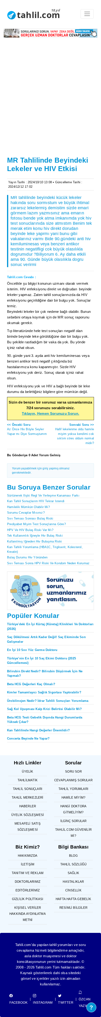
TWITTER (65, 1002)
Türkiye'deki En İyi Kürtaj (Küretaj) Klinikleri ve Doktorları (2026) (50, 626)
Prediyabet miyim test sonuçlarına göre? (36, 524)
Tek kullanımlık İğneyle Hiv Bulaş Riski (35, 535)
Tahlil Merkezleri (27, 797)
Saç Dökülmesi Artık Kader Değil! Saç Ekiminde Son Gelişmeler (46, 639)
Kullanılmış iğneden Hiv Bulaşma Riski (34, 541)
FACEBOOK (18, 1002)
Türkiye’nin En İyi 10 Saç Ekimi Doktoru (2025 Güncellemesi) (41, 661)
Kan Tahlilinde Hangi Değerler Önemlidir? (38, 730)
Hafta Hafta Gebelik (73, 899)
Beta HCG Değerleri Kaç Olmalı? (31, 684)
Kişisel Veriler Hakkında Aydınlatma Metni (27, 914)
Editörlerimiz (28, 890)
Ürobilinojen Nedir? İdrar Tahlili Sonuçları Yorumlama (48, 701)
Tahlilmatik (28, 780)
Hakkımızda (27, 855)
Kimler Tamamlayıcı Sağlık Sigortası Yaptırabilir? (44, 692)
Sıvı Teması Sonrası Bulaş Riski (30, 518)
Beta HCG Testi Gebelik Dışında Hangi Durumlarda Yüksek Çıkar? (44, 720)
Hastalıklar (73, 881)
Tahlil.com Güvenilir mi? (73, 833)
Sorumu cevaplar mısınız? (26, 512)
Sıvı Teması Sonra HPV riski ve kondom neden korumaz (48, 563)
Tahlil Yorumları (73, 789)
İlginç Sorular (73, 821)
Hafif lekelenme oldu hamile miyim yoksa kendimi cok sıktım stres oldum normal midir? (74, 434)
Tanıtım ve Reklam (27, 873)
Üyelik (27, 771)
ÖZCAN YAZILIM (85, 1002)
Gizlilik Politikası (27, 899)
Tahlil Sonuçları (27, 789)
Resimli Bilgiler (73, 907)
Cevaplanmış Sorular (73, 780)
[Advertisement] (50, 94)
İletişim (28, 864)
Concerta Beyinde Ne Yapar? (28, 738)
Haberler (27, 806)
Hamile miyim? (73, 797)
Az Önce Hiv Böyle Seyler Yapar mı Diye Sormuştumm (27, 429)
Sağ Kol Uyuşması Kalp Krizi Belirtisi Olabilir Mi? (44, 709)
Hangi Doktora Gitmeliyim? (73, 809)
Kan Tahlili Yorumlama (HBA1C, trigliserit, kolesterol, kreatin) (45, 549)
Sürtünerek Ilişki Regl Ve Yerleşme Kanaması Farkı (43, 495)
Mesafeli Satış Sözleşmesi (28, 826)
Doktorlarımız (28, 881)
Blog (73, 855)
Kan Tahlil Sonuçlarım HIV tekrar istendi (35, 501)
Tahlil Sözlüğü (73, 864)
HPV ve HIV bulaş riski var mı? (30, 530)
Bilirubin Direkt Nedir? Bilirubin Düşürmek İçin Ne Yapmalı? (44, 673)
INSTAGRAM (43, 1002)
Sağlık (73, 873)
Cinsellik (73, 890)
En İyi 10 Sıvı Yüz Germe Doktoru (32, 650)
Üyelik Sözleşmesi (27, 815)
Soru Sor (73, 771)
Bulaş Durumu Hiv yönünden (27, 557)
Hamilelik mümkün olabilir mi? (28, 507)
